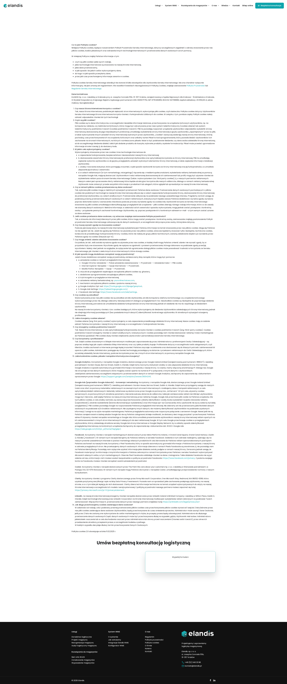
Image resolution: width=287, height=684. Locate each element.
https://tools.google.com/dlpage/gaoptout (123, 286)
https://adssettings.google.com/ (113, 289)
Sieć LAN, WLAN (78, 657)
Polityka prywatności (154, 640)
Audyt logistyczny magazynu (84, 645)
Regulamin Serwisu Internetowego (86, 88)
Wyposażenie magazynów (83, 663)
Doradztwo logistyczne (82, 637)
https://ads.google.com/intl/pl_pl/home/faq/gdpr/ (98, 429)
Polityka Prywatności (196, 85)
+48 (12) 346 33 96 (193, 662)
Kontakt (148, 651)
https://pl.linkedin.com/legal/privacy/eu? (181, 502)
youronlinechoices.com (124, 280)
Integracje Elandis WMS (118, 642)
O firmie (148, 645)
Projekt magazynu (79, 640)
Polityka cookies (152, 642)
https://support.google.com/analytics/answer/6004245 (126, 376)
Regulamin (149, 637)
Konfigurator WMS (116, 645)
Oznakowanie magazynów (83, 660)
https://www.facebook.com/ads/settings (118, 292)
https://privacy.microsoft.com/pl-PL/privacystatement (99, 490)
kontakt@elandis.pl (193, 666)
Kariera (148, 648)
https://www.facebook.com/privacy (179, 458)
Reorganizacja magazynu (83, 642)
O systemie (113, 637)
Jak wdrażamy (114, 640)
